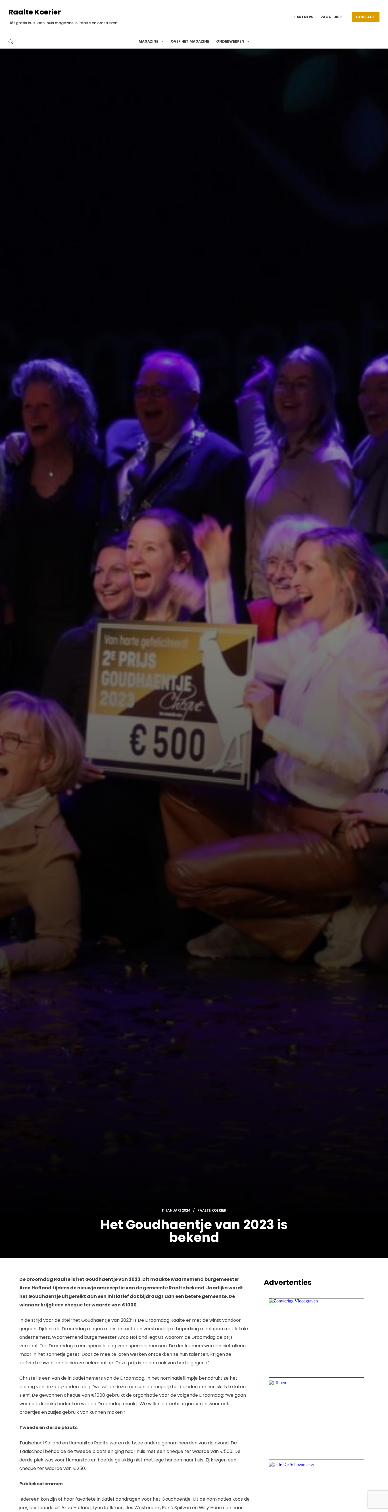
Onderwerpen (230, 41)
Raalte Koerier (35, 12)
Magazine (148, 41)
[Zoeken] (11, 41)
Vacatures (331, 16)
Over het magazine (190, 41)
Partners (303, 16)
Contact (365, 16)
